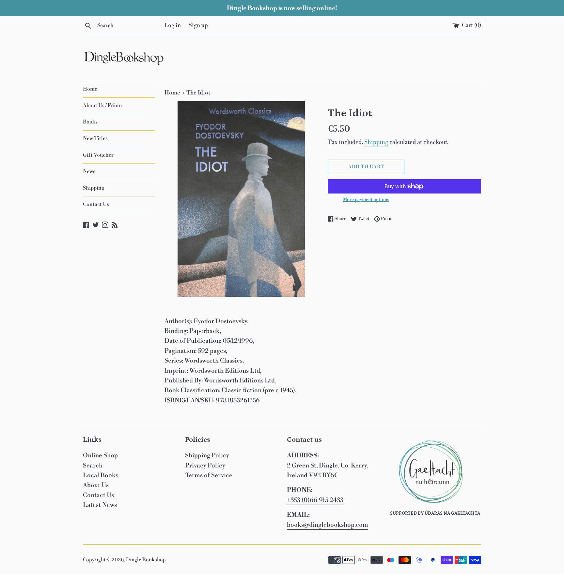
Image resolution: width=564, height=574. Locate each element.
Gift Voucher (98, 155)
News (89, 171)
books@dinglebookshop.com (327, 525)
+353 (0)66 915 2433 (315, 500)
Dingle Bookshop (146, 560)
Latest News (100, 505)
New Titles (95, 138)
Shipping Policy (207, 455)
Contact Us (96, 204)
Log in (172, 25)
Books (90, 122)
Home (90, 89)
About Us (96, 485)
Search (92, 465)
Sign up (198, 25)
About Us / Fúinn (102, 105)
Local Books (100, 475)
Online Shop (100, 455)
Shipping (93, 188)
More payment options (366, 200)
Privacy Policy (205, 465)
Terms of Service (208, 475)
